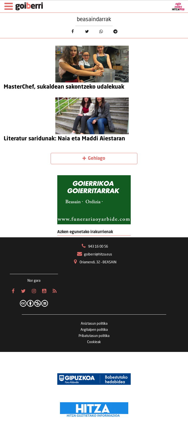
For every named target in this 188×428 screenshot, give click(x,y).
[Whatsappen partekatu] (101, 31)
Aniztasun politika (94, 323)
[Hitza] (94, 408)
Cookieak (94, 342)
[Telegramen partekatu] (115, 31)
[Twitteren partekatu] (87, 31)
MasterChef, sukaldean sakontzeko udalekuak (64, 87)
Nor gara (33, 280)
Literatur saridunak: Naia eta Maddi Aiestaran (64, 139)
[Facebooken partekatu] (72, 31)
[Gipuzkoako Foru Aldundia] (94, 379)
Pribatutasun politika (94, 336)
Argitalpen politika (94, 330)
